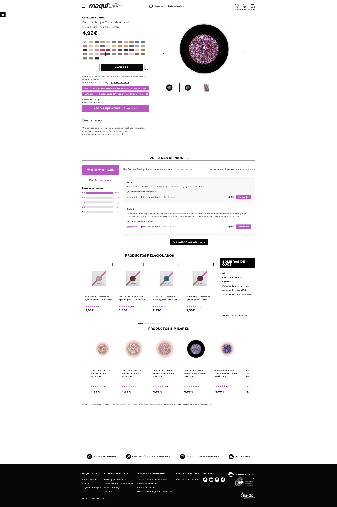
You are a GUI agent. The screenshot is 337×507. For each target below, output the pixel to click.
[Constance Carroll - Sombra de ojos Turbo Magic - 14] (91, 46)
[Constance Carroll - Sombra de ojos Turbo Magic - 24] (137, 46)
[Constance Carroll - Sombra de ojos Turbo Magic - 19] (108, 46)
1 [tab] (140, 323)
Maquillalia (89, 473)
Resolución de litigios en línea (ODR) (155, 491)
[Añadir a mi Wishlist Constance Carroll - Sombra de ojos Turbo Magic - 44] (146, 67)
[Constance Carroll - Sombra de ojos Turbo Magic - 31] (97, 50)
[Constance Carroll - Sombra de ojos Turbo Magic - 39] (85, 54)
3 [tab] (152, 323)
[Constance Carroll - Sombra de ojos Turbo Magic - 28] (108, 50)
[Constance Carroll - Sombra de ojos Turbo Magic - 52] (91, 58)
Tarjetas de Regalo (91, 487)
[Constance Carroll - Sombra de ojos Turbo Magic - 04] (102, 42)
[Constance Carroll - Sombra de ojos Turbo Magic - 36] (131, 50)
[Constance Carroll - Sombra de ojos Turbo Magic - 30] (102, 50)
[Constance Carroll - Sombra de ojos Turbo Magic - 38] (143, 50)
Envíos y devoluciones (115, 480)
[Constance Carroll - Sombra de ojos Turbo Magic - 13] (85, 46)
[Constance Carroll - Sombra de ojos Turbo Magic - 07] (120, 42)
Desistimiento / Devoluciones (118, 483)
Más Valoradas (216, 169)
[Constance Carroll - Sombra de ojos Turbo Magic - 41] (91, 54)
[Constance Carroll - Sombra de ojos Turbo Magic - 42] (97, 54)
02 (109, 76)
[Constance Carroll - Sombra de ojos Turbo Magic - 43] (102, 54)
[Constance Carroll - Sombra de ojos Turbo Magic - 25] (126, 50)
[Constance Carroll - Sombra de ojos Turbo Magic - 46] (120, 54)
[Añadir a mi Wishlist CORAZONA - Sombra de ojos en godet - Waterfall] (166, 264)
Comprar (99, 315)
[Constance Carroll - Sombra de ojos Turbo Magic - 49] (137, 54)
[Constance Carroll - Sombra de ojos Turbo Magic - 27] (114, 50)
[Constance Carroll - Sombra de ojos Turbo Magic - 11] (137, 42)
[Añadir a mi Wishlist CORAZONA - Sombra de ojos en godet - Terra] (200, 264)
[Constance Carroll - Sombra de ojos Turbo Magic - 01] (85, 42)
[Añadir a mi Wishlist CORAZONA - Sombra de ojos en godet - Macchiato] (133, 264)
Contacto (108, 491)
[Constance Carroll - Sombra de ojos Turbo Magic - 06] (114, 42)
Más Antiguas (234, 169)
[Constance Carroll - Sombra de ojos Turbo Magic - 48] (131, 54)
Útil (232, 197)
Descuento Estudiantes (188, 480)
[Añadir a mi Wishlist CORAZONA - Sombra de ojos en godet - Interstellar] (99, 264)
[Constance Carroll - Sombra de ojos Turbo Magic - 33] (85, 50)
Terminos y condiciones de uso (152, 480)
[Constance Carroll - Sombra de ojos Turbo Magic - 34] (143, 46)
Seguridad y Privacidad (151, 473)
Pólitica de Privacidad (147, 483)
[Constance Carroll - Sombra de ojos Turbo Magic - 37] (137, 50)
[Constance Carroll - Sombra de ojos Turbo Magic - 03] (97, 42)
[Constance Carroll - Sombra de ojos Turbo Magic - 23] (131, 46)
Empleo (86, 483)
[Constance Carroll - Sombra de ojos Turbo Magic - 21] (120, 46)
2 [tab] (146, 323)
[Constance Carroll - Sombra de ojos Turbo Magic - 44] (108, 54)
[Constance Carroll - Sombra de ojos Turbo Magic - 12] (143, 42)
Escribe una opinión (100, 180)
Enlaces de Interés (187, 473)
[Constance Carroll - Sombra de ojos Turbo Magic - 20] (114, 46)
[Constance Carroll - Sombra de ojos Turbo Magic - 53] (97, 58)
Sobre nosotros (90, 480)
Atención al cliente (116, 473)
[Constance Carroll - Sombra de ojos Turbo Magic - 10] (131, 42)
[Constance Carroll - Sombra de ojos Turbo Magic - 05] (108, 42)
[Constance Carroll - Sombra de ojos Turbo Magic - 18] (102, 46)
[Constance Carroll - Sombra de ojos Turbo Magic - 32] (91, 50)
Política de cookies (146, 487)
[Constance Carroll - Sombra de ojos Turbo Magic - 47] (126, 54)
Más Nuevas (249, 169)
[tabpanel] (204, 49)
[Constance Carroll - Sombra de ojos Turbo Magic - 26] (120, 50)
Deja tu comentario (120, 83)
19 (105, 76)
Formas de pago (112, 487)
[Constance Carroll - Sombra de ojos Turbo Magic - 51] (85, 58)
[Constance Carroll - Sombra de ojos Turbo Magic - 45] (114, 54)
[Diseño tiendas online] (248, 495)
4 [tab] (158, 323)
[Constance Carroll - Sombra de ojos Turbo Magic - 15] (97, 46)
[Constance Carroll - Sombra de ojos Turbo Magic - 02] (91, 42)
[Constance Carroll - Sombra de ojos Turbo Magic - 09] (126, 42)
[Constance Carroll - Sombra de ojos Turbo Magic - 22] (126, 46)
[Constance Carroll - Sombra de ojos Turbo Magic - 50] (143, 54)
